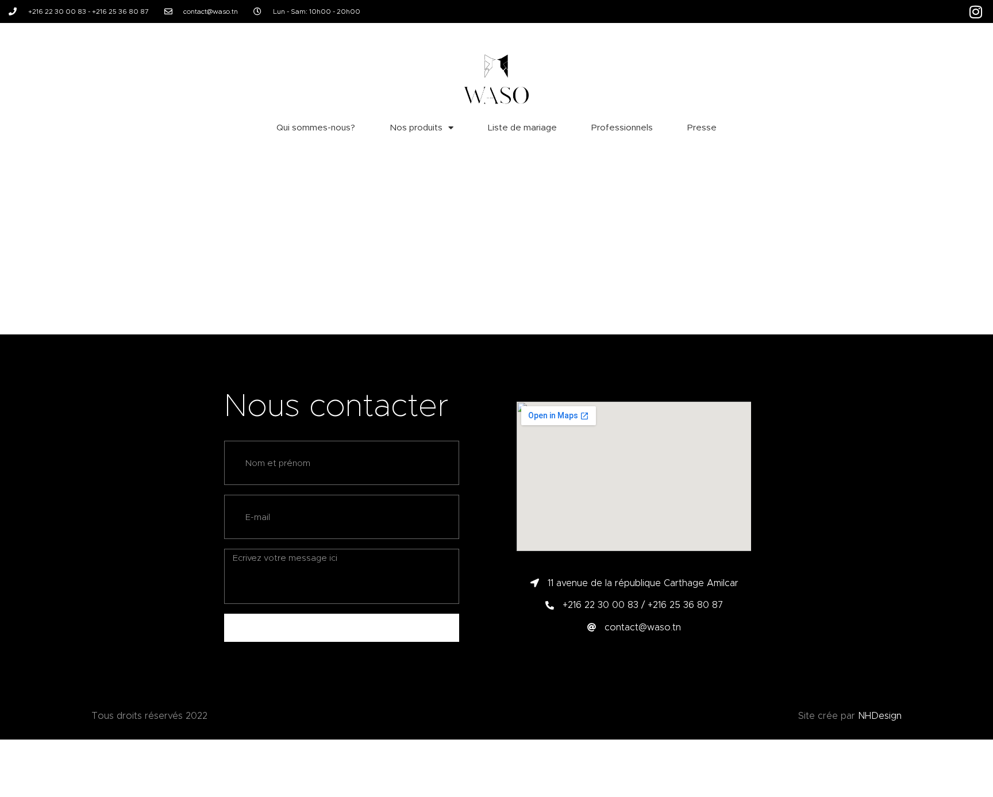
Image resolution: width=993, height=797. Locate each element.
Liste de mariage (522, 127)
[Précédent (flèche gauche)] (20, 399)
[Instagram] (975, 11)
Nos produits (416, 127)
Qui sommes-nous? (315, 127)
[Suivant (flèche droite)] (973, 399)
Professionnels (622, 127)
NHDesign (880, 715)
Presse (702, 127)
